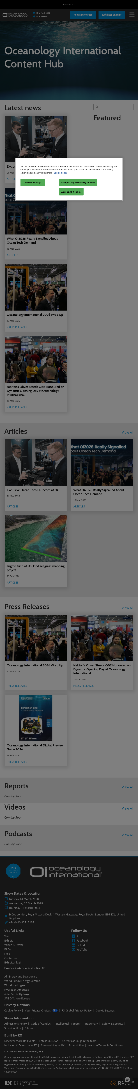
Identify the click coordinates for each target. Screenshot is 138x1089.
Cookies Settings (33, 182)
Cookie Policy (60, 172)
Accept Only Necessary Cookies (78, 182)
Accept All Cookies (71, 191)
